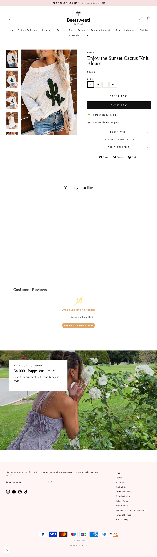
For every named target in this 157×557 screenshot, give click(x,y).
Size (90, 79)
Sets (118, 30)
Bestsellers (47, 30)
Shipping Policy (123, 496)
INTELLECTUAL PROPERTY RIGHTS (131, 510)
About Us (120, 482)
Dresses (60, 30)
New (11, 30)
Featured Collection (27, 30)
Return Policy (122, 501)
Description (119, 132)
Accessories (74, 35)
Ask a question (119, 147)
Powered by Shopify (78, 545)
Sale (86, 35)
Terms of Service (123, 491)
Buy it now (119, 105)
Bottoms (82, 30)
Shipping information (119, 139)
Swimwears (129, 30)
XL (113, 84)
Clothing (144, 30)
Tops (71, 30)
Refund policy (122, 519)
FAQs (118, 472)
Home (90, 52)
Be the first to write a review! (78, 325)
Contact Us (121, 487)
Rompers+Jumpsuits (101, 30)
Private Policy (122, 505)
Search (119, 477)
